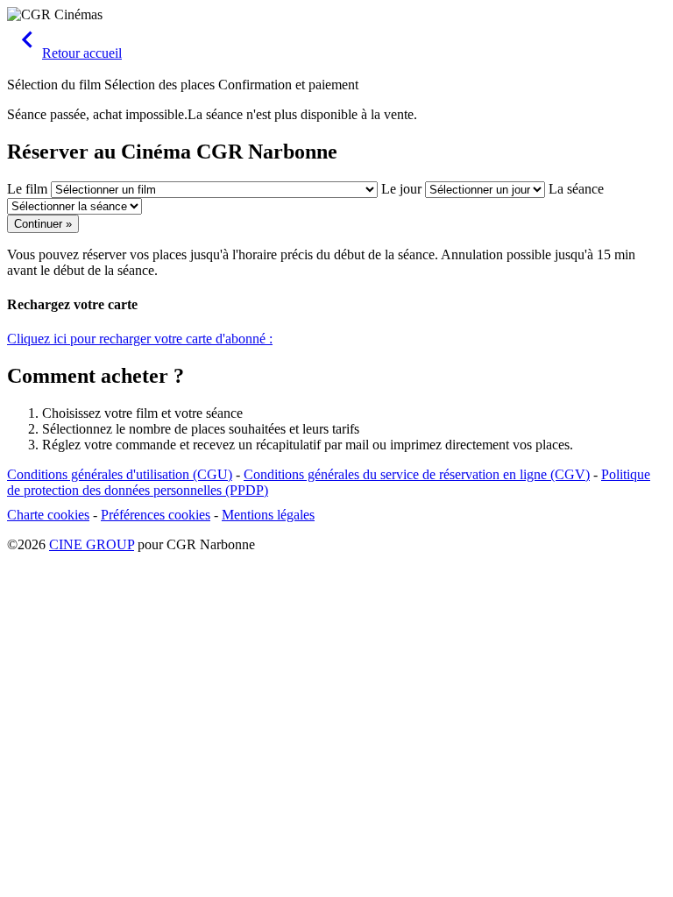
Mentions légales (268, 514)
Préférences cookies (155, 514)
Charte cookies (48, 514)
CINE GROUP (91, 544)
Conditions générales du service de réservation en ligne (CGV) (417, 474)
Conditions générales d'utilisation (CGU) (119, 474)
